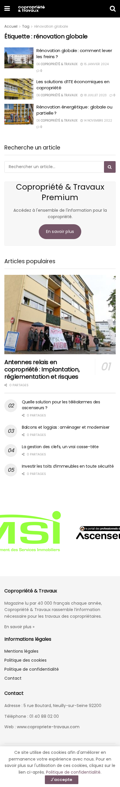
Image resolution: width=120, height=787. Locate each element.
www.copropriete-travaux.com (48, 727)
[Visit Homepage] (31, 9)
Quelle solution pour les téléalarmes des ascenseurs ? (61, 405)
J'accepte (62, 779)
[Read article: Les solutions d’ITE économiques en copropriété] (18, 89)
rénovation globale (51, 26)
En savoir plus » (19, 627)
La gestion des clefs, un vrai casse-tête (60, 447)
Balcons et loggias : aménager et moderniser (66, 427)
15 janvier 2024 (96, 64)
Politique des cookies (25, 660)
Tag (25, 26)
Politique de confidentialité (31, 669)
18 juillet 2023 (95, 95)
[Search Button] (113, 8)
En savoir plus (60, 231)
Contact (13, 678)
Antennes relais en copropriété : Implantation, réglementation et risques (42, 369)
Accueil (10, 26)
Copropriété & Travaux (59, 64)
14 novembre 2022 (97, 120)
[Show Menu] (7, 8)
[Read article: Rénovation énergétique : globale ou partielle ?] (18, 114)
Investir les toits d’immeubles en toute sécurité (68, 466)
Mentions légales (21, 651)
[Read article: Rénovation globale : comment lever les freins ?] (18, 57)
